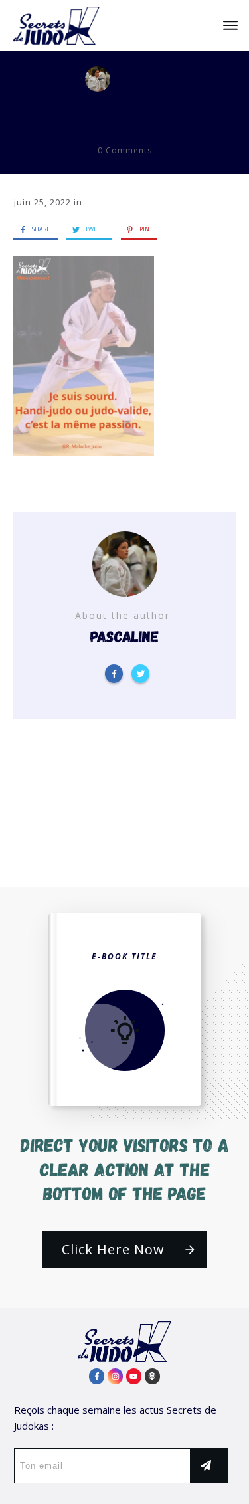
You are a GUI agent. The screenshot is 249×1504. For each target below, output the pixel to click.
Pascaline (158, 78)
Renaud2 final (124, 113)
